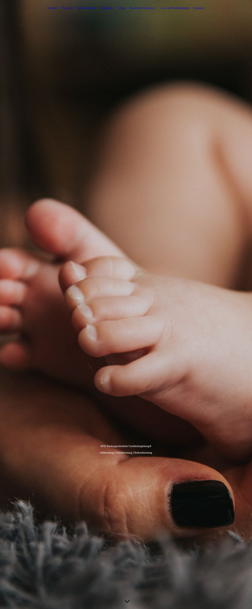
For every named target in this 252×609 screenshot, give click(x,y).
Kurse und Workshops (142, 8)
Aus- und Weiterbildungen (175, 8)
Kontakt (198, 8)
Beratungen (106, 8)
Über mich (67, 8)
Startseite (52, 8)
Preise (122, 8)
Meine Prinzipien (86, 8)
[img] (126, 304)
